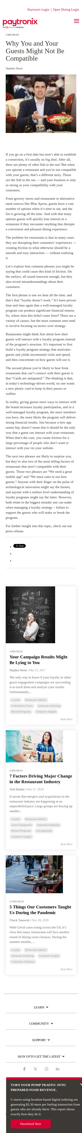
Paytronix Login (38, 9)
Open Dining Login (66, 9)
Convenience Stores (22, 705)
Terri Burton (17, 789)
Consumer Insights (46, 711)
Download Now (30, 1124)
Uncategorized (44, 830)
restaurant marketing (49, 705)
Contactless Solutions (22, 961)
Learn (39, 1007)
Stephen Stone (14, 68)
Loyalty (15, 700)
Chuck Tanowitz (20, 920)
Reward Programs (21, 711)
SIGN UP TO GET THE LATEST (39, 1056)
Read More (66, 719)
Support (39, 1040)
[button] (76, 20)
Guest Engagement (21, 825)
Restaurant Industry (35, 700)
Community (39, 1023)
